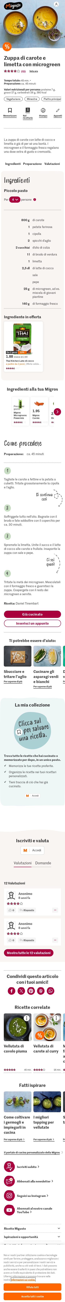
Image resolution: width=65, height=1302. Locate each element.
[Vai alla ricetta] (17, 1043)
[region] (32, 1273)
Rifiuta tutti (32, 1287)
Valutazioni (52, 164)
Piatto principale (53, 99)
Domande (43, 863)
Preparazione (32, 164)
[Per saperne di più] (17, 676)
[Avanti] (57, 411)
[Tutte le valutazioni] (12, 71)
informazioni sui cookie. (23, 1279)
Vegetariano (13, 99)
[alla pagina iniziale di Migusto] (13, 4)
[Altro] (55, 910)
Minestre (32, 99)
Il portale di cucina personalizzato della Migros (32, 1152)
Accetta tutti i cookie (32, 1296)
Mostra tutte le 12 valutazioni (29, 952)
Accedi (35, 795)
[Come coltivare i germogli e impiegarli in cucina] (17, 1116)
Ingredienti (13, 164)
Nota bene (35, 200)
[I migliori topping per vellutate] (47, 1116)
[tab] (32, 1228)
